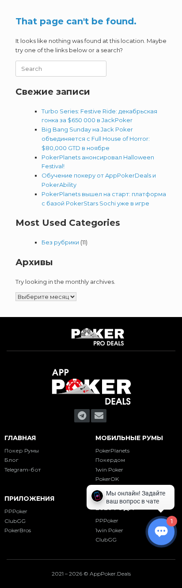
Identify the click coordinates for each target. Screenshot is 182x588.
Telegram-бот (22, 469)
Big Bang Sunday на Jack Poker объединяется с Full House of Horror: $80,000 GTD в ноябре (96, 138)
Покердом (110, 459)
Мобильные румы (129, 438)
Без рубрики (60, 242)
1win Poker (109, 469)
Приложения (29, 499)
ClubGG (15, 521)
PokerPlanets (112, 450)
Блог (11, 459)
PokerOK (107, 479)
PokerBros (17, 530)
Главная (20, 438)
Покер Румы (21, 450)
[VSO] (91, 404)
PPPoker (15, 511)
